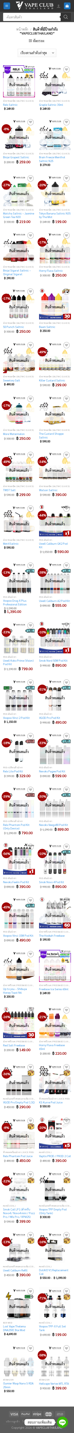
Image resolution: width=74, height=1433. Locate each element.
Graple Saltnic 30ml (51, 104)
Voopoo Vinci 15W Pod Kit (18, 935)
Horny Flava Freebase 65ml (52, 1047)
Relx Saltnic (10, 104)
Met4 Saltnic (11, 543)
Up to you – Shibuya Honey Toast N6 (15, 990)
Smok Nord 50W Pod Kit (53, 660)
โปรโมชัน (27, 1421)
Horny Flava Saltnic (51, 270)
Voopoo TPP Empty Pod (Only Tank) (53, 1211)
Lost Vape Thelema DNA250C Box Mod (14, 1328)
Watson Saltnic (48, 490)
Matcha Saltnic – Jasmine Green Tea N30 (18, 215)
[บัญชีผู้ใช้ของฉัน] (59, 6)
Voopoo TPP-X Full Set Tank (52, 1328)
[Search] (66, 17)
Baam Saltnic (47, 327)
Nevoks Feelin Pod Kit (16, 882)
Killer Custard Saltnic (52, 380)
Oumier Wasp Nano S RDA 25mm (18, 1385)
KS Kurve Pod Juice (50, 1102)
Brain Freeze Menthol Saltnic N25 (52, 159)
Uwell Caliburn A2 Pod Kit (54, 601)
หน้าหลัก (22, 29)
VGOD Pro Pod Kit (49, 717)
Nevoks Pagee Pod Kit (52, 771)
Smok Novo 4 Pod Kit (51, 882)
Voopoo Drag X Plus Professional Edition (15, 602)
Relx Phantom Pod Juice (17, 1156)
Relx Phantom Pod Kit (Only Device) (16, 826)
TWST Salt (9, 490)
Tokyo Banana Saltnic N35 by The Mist (55, 215)
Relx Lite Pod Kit (13, 771)
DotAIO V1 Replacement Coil (53, 1272)
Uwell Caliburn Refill (15, 1270)
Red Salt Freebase (14, 1045)
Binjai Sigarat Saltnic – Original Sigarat (17, 272)
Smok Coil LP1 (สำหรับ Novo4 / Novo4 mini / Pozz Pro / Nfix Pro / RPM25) (19, 1213)
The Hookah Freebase (52, 935)
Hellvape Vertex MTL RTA (54, 1383)
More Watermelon (14, 434)
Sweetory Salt (11, 380)
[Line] (62, 1422)
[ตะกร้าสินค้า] (67, 5)
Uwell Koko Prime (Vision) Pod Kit (18, 662)
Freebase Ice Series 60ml (53, 989)
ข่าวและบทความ (45, 1421)
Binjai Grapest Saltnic (16, 157)
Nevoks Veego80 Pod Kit (53, 825)
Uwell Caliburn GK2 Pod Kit (53, 545)
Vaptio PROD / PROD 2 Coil (55, 1156)
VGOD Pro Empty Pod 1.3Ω (19, 1102)
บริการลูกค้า (13, 1421)
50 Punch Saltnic (13, 327)
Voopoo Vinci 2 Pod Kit (16, 717)
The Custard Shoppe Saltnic (51, 435)
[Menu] (6, 5)
